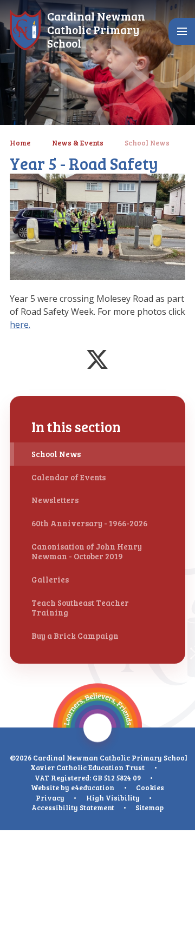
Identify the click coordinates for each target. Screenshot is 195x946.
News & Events (77, 143)
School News (147, 143)
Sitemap (149, 807)
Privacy (50, 798)
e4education (92, 787)
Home (20, 143)
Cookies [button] (150, 787)
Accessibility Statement (72, 807)
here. (20, 324)
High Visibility (113, 798)
